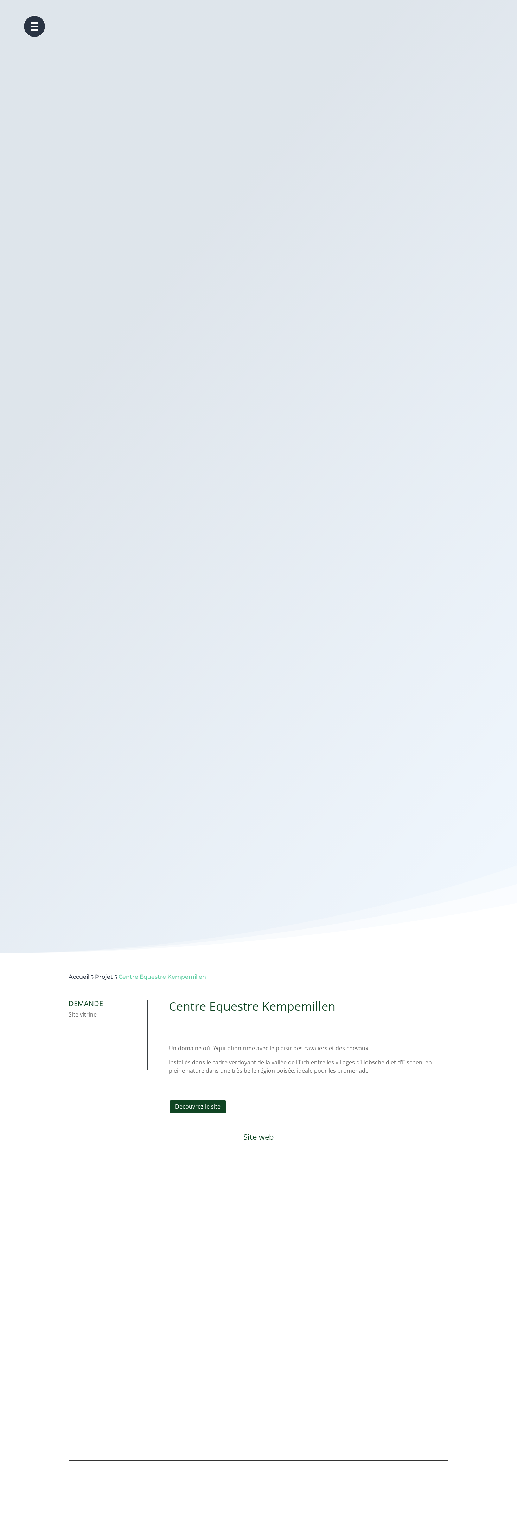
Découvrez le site (198, 1106)
